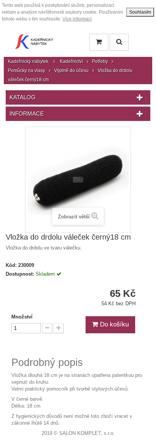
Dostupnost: (20, 274)
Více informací (77, 19)
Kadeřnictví (71, 61)
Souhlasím (140, 12)
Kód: (11, 265)
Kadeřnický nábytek (28, 61)
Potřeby (100, 61)
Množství (22, 317)
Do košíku (113, 324)
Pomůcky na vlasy (26, 70)
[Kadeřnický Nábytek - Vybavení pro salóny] (34, 43)
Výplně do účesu (71, 70)
